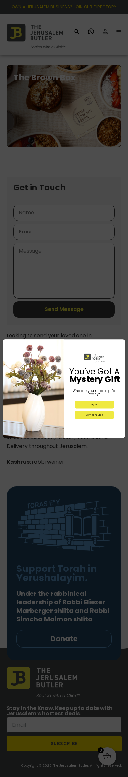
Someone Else (94, 415)
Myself (94, 404)
